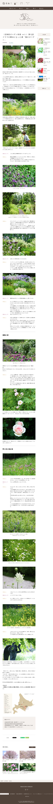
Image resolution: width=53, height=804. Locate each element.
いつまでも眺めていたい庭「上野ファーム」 (22, 682)
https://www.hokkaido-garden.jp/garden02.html (14, 723)
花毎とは (44, 88)
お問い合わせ (27, 796)
